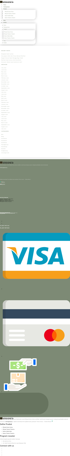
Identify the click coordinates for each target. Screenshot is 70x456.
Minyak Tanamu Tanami (10, 13)
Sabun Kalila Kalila (9, 15)
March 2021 (4, 100)
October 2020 (4, 110)
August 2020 (4, 114)
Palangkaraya (5, 144)
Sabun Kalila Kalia (5, 199)
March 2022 (4, 75)
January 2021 (4, 104)
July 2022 (3, 67)
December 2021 (5, 82)
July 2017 (3, 128)
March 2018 (4, 122)
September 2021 (5, 88)
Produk (5, 8)
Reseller (3, 148)
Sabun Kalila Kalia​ (7, 431)
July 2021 (3, 92)
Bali (2, 134)
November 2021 (5, 84)
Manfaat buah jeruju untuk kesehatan (11, 60)
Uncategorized (5, 152)
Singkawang (4, 150)
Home (4, 4)
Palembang (4, 146)
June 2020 (4, 118)
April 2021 (4, 98)
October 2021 (4, 86)
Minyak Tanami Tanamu (7, 200)
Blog (4, 20)
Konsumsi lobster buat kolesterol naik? (11, 62)
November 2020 (5, 108)
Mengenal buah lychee (7, 53)
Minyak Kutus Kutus (9, 11)
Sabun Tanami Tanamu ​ (9, 433)
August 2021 (4, 90)
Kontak (5, 22)
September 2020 (5, 112)
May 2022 (3, 71)
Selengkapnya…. (4, 167)
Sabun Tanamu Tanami (10, 17)
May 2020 (3, 120)
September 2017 (5, 124)
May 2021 (3, 96)
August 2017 (4, 126)
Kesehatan (4, 138)
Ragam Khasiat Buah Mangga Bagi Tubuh (12, 58)
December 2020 (5, 106)
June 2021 (4, 94)
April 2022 (4, 73)
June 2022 (4, 69)
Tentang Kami (6, 6)
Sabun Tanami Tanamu (6, 199)
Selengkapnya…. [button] (9, 421)
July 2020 (3, 116)
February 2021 (5, 102)
